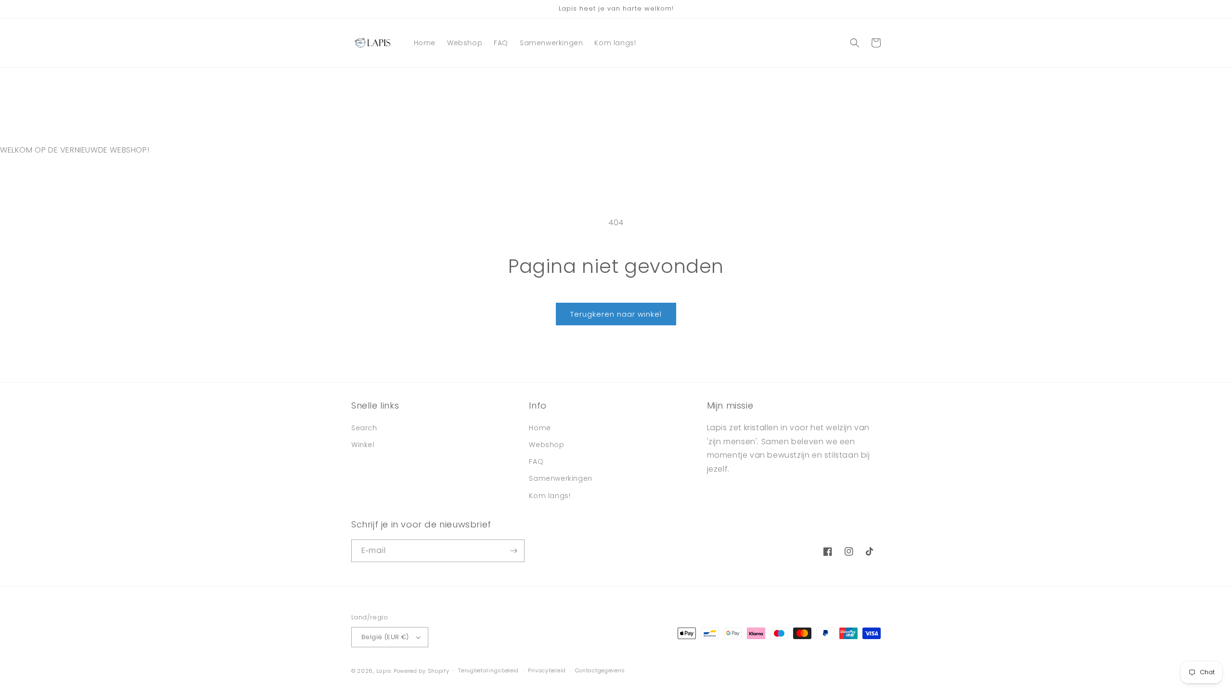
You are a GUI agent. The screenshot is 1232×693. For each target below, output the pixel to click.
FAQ (536, 461)
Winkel (362, 444)
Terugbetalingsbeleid (488, 670)
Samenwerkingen (560, 478)
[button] (854, 42)
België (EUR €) (385, 637)
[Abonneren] (513, 550)
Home (540, 428)
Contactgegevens (600, 670)
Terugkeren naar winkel (616, 314)
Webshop (546, 444)
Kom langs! (549, 495)
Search (364, 428)
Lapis (384, 671)
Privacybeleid (547, 670)
